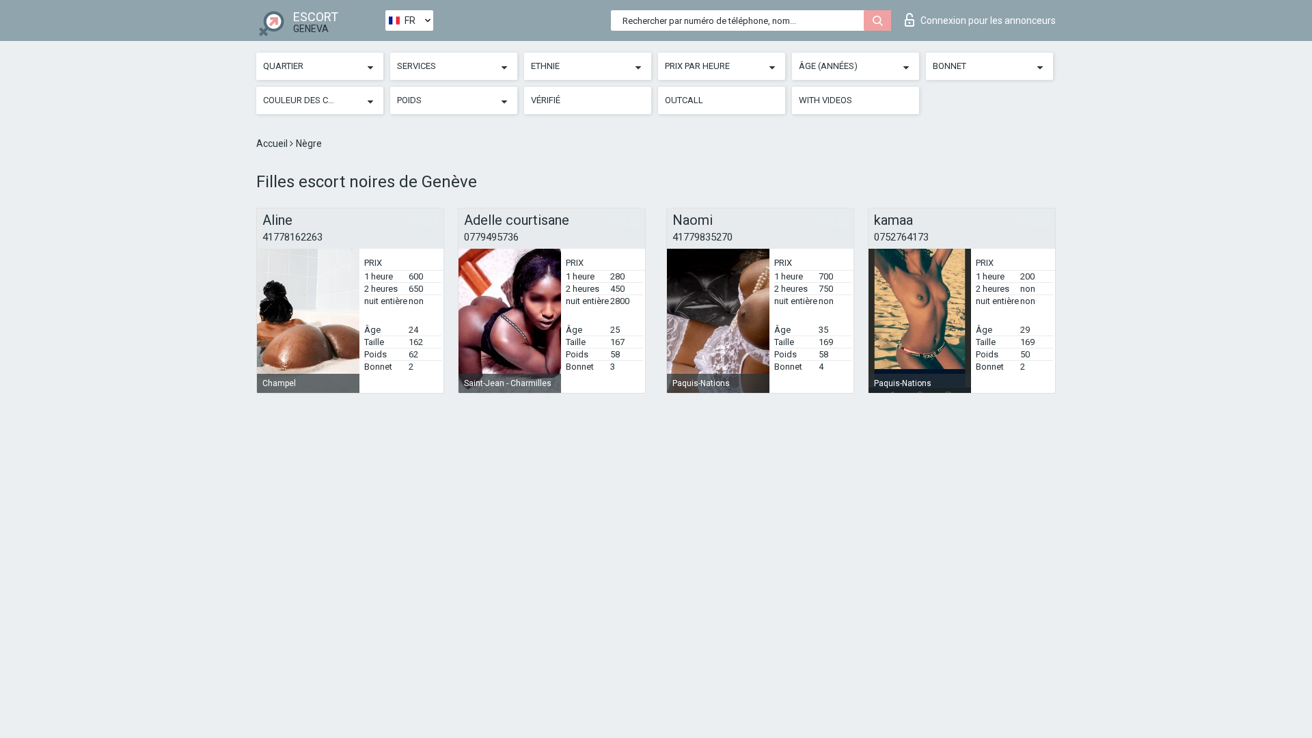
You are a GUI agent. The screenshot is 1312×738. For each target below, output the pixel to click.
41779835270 (702, 237)
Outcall (684, 100)
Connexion (988, 20)
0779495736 (491, 237)
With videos (825, 100)
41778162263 (292, 237)
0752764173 (901, 237)
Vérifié (545, 100)
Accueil (273, 143)
